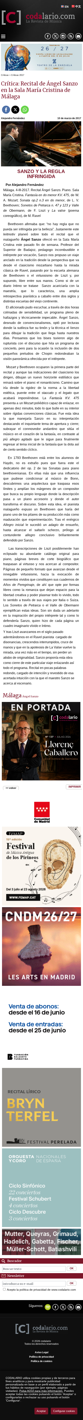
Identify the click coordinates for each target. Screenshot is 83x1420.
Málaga (12, 695)
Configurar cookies (64, 1411)
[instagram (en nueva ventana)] (63, 36)
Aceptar (41, 1411)
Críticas (5, 75)
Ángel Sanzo (30, 696)
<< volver (11, 788)
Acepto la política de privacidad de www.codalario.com (41, 1289)
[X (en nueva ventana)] (55, 36)
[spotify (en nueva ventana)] (48, 1307)
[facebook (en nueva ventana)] (48, 36)
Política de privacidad (41, 1356)
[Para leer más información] (41, 69)
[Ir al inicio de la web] (37, 23)
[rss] (71, 36)
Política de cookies (41, 1361)
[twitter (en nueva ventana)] (63, 1307)
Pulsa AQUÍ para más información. (41, 1390)
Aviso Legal (41, 1352)
